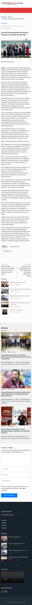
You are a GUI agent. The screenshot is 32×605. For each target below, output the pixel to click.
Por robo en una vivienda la (16, 309)
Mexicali (12, 284)
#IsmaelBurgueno (7, 251)
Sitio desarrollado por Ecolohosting (16, 602)
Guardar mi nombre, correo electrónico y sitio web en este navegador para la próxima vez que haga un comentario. (14, 488)
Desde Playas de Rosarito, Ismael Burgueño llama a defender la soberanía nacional (15, 431)
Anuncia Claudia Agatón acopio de (17, 543)
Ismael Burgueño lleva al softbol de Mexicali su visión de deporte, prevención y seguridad (16, 357)
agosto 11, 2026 (11, 352)
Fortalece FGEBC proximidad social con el (19, 295)
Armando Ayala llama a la (14, 536)
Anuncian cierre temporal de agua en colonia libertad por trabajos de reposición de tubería (25, 270)
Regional (4, 23)
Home (4, 17)
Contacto (4, 528)
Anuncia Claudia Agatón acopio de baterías (20, 289)
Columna (4, 525)
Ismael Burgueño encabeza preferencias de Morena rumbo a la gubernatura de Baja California (15, 394)
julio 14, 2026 (11, 389)
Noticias (10, 17)
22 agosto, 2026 (17, 284)
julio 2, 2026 (10, 426)
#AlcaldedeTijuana (14, 246)
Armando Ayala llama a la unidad (17, 282)
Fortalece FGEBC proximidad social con (18, 550)
